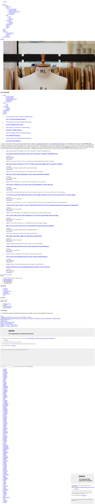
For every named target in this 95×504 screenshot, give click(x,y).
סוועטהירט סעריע (13, 9)
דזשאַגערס (11, 19)
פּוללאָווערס (40, 143)
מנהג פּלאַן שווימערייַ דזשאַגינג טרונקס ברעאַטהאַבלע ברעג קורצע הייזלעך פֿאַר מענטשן (28, 267)
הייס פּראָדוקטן (9, 317)
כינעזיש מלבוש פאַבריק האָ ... (13, 135)
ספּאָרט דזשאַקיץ (60, 143)
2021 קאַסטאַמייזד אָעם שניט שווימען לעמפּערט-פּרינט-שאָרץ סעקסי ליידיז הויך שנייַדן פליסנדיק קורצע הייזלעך (34, 164)
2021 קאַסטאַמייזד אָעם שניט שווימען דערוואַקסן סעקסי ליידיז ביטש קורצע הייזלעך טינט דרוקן (30, 225)
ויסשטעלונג (8, 34)
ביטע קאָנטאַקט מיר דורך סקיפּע (7, 322)
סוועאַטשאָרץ (9, 24)
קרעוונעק (11, 21)
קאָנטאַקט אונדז (6, 36)
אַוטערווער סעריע (12, 10)
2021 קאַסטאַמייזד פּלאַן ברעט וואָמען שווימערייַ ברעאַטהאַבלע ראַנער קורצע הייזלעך (27, 174)
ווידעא (7, 35)
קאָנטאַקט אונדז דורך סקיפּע (7, 323)
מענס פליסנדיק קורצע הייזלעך (33, 318)
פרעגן (2, 316)
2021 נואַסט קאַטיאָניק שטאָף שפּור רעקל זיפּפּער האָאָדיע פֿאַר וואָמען (24, 236)
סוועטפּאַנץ (54, 143)
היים (4, 4)
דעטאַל (7, 158)
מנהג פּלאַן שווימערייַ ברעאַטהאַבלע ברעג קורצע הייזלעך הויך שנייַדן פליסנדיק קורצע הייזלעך (29, 184)
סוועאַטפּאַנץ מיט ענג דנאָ (45, 318)
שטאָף (7, 7)
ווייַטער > (10, 274)
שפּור (7, 15)
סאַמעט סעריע (12, 12)
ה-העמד (8, 25)
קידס (7, 28)
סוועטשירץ (8, 20)
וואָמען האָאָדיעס (14, 318)
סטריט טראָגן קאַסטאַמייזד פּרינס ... (15, 124)
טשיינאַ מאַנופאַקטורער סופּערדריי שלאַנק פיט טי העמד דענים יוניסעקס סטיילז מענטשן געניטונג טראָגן (32, 153)
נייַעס (4, 29)
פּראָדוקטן (5, 5)
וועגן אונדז (5, 31)
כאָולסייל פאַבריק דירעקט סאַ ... (14, 130)
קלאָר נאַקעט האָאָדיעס (6, 318)
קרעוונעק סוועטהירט (56, 318)
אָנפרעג (10, 158)
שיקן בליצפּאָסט (4, 321)
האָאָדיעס (11, 23)
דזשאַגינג (8, 26)
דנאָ (10, 16)
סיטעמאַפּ (4, 317)
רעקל (10, 18)
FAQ (4, 30)
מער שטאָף (11, 14)
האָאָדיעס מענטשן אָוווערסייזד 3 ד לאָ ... (16, 119)
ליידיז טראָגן (8, 6)
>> (7, 274)
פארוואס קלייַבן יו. (10, 33)
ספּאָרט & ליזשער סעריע (14, 11)
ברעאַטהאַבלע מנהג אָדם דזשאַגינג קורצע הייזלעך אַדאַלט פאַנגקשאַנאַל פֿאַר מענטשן (27, 246)
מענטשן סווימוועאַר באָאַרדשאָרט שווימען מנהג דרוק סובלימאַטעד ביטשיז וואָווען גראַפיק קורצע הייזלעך (32, 215)
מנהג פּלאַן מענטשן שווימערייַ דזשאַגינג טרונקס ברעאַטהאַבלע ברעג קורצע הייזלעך (26, 256)
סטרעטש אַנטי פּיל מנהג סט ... (13, 141)
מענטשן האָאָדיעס (23, 318)
